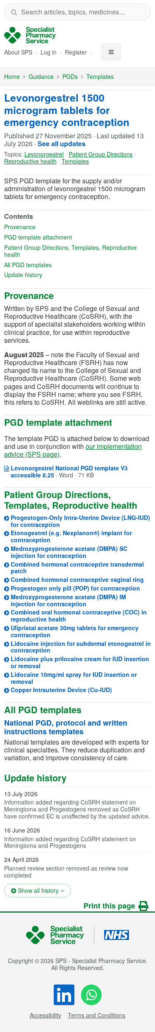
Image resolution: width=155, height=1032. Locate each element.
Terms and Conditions (96, 1015)
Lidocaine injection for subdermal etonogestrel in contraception (81, 647)
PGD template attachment (64, 237)
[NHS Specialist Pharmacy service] (30, 35)
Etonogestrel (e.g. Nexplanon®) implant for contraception (71, 536)
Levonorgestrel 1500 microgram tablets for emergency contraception (66, 109)
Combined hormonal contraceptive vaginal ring (77, 579)
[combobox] (77, 11)
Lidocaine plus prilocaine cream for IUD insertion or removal (80, 662)
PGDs (70, 76)
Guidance (41, 76)
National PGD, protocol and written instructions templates (65, 727)
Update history (49, 274)
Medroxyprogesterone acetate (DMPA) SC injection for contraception (69, 552)
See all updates (62, 143)
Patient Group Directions (101, 154)
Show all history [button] (43, 890)
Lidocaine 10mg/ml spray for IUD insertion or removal (74, 678)
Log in (49, 52)
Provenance (46, 226)
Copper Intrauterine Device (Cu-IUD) (61, 690)
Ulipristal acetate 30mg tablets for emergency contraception (74, 631)
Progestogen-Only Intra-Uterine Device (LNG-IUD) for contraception (80, 521)
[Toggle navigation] (111, 51)
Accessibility (45, 1015)
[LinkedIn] (64, 995)
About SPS (18, 52)
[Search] (14, 11)
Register (76, 52)
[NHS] (60, 935)
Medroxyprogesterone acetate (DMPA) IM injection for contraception (68, 600)
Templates (100, 76)
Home (12, 76)
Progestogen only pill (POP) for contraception (75, 588)
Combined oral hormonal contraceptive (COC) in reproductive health (79, 615)
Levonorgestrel (44, 154)
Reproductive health (30, 161)
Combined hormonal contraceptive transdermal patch (77, 567)
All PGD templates (54, 264)
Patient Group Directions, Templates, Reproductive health (70, 251)
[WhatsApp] (91, 995)
